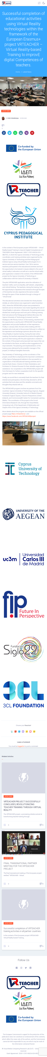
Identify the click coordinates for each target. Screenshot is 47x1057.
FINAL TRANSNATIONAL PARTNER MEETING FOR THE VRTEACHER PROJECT (20, 866)
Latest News (6, 111)
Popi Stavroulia (13, 118)
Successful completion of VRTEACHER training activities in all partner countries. (22, 929)
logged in (21, 746)
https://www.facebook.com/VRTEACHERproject (19, 416)
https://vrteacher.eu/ (19, 414)
